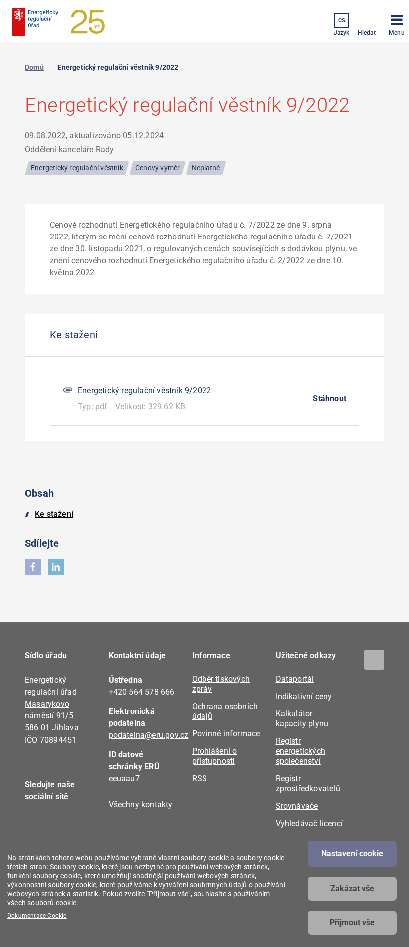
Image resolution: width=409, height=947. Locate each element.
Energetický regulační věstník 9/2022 (144, 390)
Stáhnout (329, 398)
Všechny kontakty (141, 804)
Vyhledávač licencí (309, 823)
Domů (34, 67)
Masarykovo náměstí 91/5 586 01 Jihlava (52, 715)
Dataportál (295, 679)
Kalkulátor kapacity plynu (302, 718)
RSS (199, 778)
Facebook (38, 825)
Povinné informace (226, 733)
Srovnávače (297, 806)
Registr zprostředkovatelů (308, 783)
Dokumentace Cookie (37, 915)
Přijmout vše (352, 922)
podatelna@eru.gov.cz (149, 735)
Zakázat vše (352, 888)
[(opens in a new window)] (33, 567)
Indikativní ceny (304, 696)
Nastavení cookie (352, 853)
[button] (396, 23)
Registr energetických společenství (301, 751)
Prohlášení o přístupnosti (214, 756)
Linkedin (66, 825)
